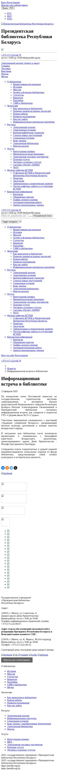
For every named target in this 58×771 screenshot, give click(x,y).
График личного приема (25, 199)
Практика (18, 178)
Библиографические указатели (28, 132)
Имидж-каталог (21, 146)
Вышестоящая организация (27, 84)
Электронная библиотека (26, 143)
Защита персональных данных (28, 205)
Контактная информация (19, 191)
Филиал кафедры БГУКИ (20, 170)
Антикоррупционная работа (27, 202)
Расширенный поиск (42, 216)
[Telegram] (11, 468)
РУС (9, 13)
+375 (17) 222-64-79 (11, 55)
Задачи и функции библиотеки (28, 92)
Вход (4, 2)
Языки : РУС (8, 8)
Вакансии (18, 97)
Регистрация (13, 2)
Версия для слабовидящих (14, 5)
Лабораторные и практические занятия (33, 183)
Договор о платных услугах (27, 162)
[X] (15, 468)
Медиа (10, 687)
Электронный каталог (24, 127)
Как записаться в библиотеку (28, 108)
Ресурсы (11, 124)
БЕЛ (9, 16)
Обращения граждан (23, 197)
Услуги (10, 148)
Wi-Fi (15, 167)
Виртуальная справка (24, 151)
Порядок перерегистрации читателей (32, 111)
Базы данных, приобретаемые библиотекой (29, 723)
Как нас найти (20, 119)
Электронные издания (24, 130)
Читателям (12, 105)
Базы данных (19, 140)
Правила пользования (24, 116)
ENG (9, 18)
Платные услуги (21, 159)
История (17, 87)
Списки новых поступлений (27, 135)
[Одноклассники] (7, 468)
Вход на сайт (8, 355)
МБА (9, 742)
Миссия (17, 89)
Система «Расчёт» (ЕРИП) (26, 165)
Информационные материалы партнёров (34, 122)
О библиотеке (14, 81)
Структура (18, 95)
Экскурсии (18, 181)
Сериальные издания (23, 138)
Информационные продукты (21, 718)
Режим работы (20, 114)
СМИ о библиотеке (23, 103)
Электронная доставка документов (30, 156)
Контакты (18, 194)
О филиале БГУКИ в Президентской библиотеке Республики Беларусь (31, 174)
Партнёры (18, 100)
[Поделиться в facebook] (6, 473)
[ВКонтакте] (3, 468)
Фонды (10, 729)
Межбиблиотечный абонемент (28, 154)
